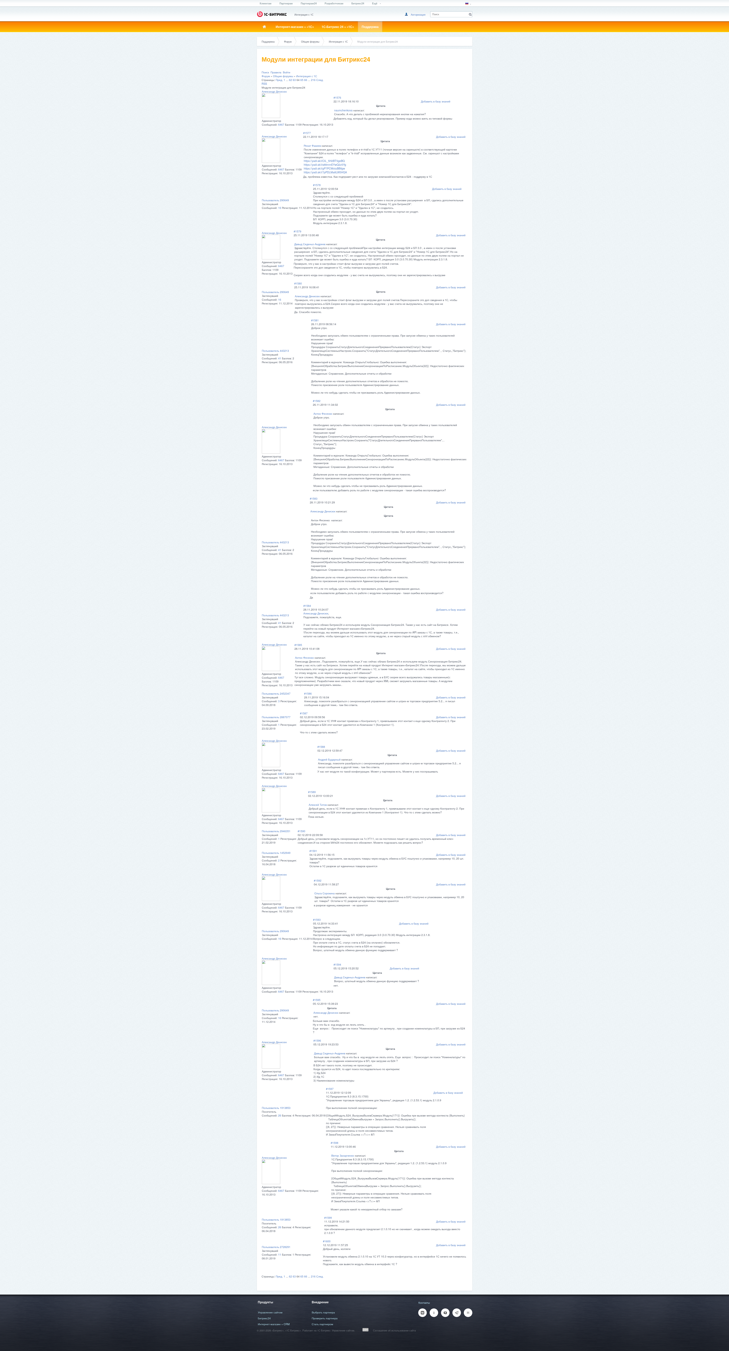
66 (305, 80)
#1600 (327, 1241)
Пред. (279, 80)
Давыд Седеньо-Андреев (309, 244)
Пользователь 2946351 (276, 831)
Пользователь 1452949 (276, 853)
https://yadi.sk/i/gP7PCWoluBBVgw (324, 168)
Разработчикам (334, 3)
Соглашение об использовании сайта (394, 1330)
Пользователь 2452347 (276, 693)
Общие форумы (310, 41)
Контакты (424, 1302)
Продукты (265, 1302)
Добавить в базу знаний (435, 101)
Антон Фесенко (322, 413)
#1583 (313, 498)
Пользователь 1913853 (276, 1108)
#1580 (298, 283)
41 (279, 358)
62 (290, 80)
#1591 (313, 851)
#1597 (330, 1089)
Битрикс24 (357, 3)
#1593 (317, 920)
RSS (264, 84)
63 (294, 80)
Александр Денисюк (274, 91)
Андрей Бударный (329, 759)
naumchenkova (343, 110)
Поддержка (370, 27)
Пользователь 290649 (275, 200)
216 (313, 80)
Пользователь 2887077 (276, 717)
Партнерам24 (309, 3)
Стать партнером (322, 1324)
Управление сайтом (270, 1312)
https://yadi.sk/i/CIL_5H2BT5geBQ (324, 161)
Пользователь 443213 (275, 351)
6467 (281, 124)
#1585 (298, 645)
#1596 (317, 1040)
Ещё (375, 3)
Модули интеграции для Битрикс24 (377, 41)
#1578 (317, 185)
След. (319, 80)
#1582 (316, 401)
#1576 (337, 97)
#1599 (328, 1217)
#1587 (304, 713)
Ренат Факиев (312, 145)
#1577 (307, 133)
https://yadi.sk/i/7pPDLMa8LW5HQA (325, 172)
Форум (288, 41)
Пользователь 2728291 (276, 1247)
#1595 (316, 1000)
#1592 (317, 880)
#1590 (301, 831)
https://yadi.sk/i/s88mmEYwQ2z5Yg (325, 164)
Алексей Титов (318, 805)
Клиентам (265, 3)
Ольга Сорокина (324, 893)
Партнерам (286, 3)
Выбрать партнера (323, 1312)
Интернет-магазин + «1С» (295, 27)
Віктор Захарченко (342, 1155)
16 (279, 208)
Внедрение (320, 1302)
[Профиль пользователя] (271, 117)
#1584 (307, 606)
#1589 (312, 792)
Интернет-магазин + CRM (274, 1324)
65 (301, 80)
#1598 (334, 1143)
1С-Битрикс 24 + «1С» (338, 27)
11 (279, 1254)
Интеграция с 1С (338, 41)
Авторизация (418, 14)
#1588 (321, 747)
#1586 (308, 693)
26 (279, 1115)
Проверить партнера (325, 1318)
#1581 (315, 320)
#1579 (297, 231)
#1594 (337, 964)
